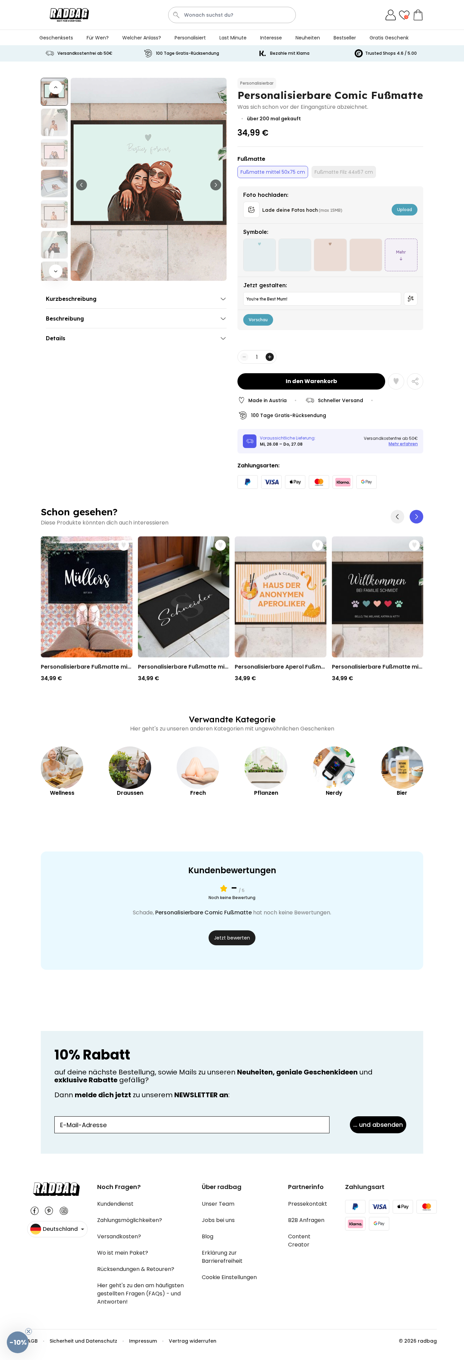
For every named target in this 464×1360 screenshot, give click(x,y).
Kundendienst (115, 1204)
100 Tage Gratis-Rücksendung (187, 53)
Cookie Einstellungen (229, 1277)
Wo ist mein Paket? (122, 1253)
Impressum (143, 1341)
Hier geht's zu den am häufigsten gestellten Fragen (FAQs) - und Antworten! (140, 1293)
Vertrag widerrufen (192, 1341)
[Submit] (176, 15)
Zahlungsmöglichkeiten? (129, 1220)
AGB (32, 1341)
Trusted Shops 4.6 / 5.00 (391, 53)
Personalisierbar (256, 83)
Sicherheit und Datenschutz (83, 1341)
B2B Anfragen (306, 1220)
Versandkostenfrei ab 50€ (84, 53)
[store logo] (69, 15)
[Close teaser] (28, 1331)
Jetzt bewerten (232, 937)
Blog (207, 1236)
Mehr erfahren (403, 444)
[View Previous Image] (81, 184)
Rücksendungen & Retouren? (135, 1269)
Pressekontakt (307, 1204)
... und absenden (378, 1124)
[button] (416, 516)
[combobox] (232, 15)
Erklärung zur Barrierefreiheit (222, 1257)
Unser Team (218, 1204)
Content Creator (299, 1241)
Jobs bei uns (218, 1220)
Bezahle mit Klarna (289, 53)
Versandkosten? (119, 1236)
